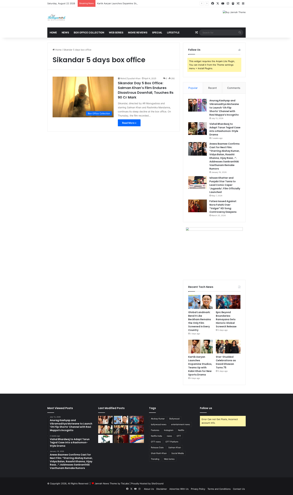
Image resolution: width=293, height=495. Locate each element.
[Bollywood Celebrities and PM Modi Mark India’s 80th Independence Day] (105, 439)
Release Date (157, 447)
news (169, 436)
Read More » (129, 122)
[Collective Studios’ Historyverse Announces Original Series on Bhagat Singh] (121, 439)
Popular (193, 88)
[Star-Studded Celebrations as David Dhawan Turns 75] (228, 347)
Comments (233, 88)
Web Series (116, 32)
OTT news (156, 441)
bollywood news (158, 424)
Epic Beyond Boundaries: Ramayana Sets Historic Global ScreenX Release (226, 319)
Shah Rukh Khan (159, 453)
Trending (155, 459)
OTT (179, 436)
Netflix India (156, 436)
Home (53, 32)
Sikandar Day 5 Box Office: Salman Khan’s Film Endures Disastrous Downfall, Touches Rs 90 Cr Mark (145, 90)
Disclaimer (161, 489)
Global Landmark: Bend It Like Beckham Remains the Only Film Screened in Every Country (199, 321)
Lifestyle (173, 32)
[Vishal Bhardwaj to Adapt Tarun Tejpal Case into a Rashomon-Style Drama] (197, 128)
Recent (212, 88)
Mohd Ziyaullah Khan (130, 78)
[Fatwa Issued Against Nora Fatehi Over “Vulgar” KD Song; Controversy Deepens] (197, 206)
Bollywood (174, 418)
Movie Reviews (137, 32)
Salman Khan (174, 447)
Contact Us (239, 489)
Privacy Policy (198, 489)
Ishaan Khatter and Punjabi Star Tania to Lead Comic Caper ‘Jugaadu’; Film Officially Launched (224, 185)
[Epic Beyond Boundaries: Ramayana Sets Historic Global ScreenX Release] (228, 302)
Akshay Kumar (158, 418)
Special (157, 32)
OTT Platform (171, 441)
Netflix (181, 430)
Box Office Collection (89, 32)
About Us (149, 489)
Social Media (177, 453)
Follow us (206, 408)
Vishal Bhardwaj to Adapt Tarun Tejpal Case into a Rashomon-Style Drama (224, 129)
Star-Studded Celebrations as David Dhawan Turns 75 (226, 362)
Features (155, 430)
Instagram (168, 430)
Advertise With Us (179, 489)
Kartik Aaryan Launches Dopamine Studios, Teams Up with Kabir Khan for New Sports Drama (146, 3)
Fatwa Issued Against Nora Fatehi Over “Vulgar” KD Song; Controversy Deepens (223, 207)
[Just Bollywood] (56, 17)
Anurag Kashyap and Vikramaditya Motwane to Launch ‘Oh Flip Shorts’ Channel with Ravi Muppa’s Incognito (224, 107)
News (65, 32)
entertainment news (180, 424)
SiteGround (157, 483)
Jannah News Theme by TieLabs (112, 483)
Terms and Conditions (219, 489)
